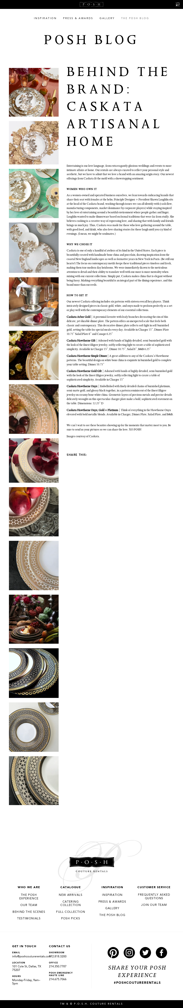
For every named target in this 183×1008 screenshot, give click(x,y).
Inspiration (112, 887)
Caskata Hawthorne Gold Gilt (84, 371)
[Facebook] (98, 454)
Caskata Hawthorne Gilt (81, 341)
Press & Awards (112, 901)
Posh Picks (70, 918)
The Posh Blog (112, 915)
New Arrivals (70, 895)
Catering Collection (70, 903)
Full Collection (70, 912)
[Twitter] (104, 454)
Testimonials (29, 918)
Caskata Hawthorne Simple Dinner (87, 356)
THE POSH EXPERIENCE (29, 897)
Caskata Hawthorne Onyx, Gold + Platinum (92, 410)
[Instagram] (129, 952)
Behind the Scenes (29, 912)
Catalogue (70, 887)
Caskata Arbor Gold (78, 317)
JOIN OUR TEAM (154, 905)
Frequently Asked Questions (154, 897)
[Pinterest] (92, 454)
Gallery (112, 908)
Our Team (28, 905)
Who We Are (29, 887)
